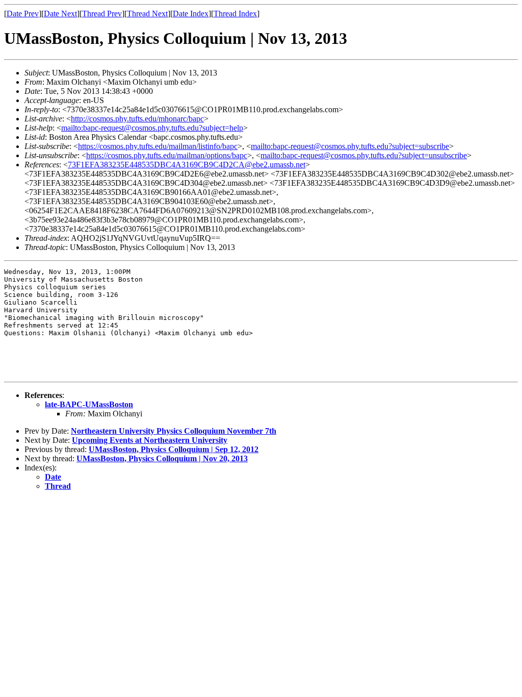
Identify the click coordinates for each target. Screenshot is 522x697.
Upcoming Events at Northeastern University (149, 440)
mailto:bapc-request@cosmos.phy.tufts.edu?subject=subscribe (350, 146)
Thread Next (147, 13)
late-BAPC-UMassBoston (89, 404)
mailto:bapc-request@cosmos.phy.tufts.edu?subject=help (152, 127)
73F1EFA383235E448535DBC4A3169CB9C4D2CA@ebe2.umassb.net (186, 164)
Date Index (190, 13)
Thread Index (235, 13)
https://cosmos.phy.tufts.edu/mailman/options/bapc (166, 155)
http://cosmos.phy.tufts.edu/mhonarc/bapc (137, 118)
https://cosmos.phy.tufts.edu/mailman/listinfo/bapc (158, 146)
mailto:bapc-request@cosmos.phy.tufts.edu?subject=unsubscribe (363, 155)
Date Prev (23, 13)
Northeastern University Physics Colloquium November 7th (173, 431)
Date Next (60, 13)
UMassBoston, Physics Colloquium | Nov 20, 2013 (162, 458)
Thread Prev (102, 13)
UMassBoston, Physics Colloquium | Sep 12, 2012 (173, 449)
